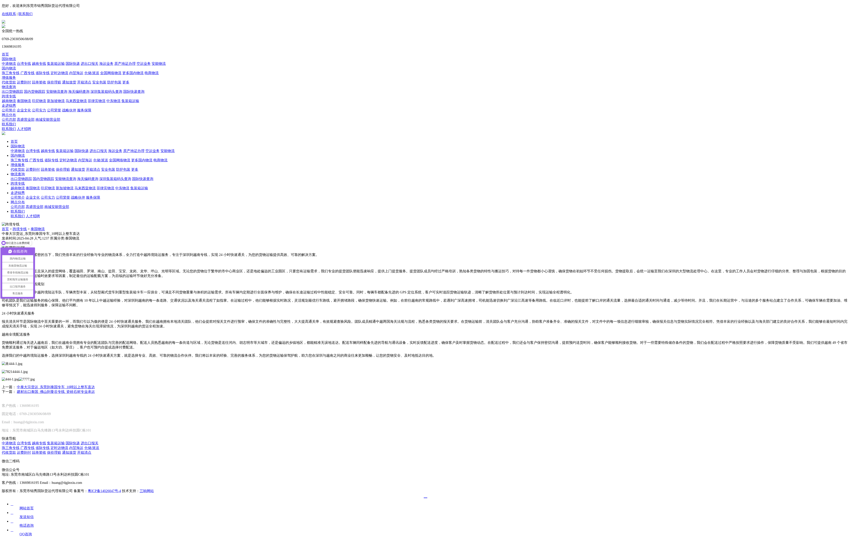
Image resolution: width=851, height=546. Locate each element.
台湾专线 (24, 63)
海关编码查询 (79, 91)
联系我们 (25, 14)
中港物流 (9, 63)
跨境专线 (9, 96)
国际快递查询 (133, 91)
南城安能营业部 (47, 119)
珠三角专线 (11, 73)
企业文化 (24, 110)
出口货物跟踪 (12, 91)
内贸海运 (76, 73)
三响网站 (147, 491)
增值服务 (9, 77)
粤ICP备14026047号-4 (104, 491)
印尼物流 (39, 101)
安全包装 (99, 82)
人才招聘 (24, 129)
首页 (5, 54)
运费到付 (24, 82)
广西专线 (27, 73)
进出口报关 (89, 63)
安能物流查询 (56, 91)
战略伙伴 (69, 110)
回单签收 (39, 82)
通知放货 (69, 82)
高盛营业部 (26, 119)
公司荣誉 (54, 110)
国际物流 (9, 59)
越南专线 (39, 63)
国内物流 (9, 68)
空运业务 (144, 63)
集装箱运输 (56, 63)
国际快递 (73, 63)
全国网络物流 (110, 73)
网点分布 (9, 115)
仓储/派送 (91, 73)
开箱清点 (84, 82)
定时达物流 (59, 73)
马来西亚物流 (76, 101)
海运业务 (106, 63)
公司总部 (9, 119)
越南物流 (9, 101)
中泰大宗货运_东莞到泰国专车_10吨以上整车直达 (56, 387)
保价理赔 (54, 82)
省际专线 (42, 73)
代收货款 (9, 82)
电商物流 (151, 73)
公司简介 (9, 110)
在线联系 (9, 14)
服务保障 (84, 110)
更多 (125, 82)
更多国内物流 (133, 73)
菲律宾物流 (96, 101)
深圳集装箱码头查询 (106, 91)
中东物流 (113, 101)
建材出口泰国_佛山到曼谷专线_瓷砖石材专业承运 (56, 392)
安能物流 (159, 63)
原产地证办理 (125, 63)
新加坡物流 (56, 101)
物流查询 (9, 87)
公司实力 (39, 110)
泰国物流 (24, 101)
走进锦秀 (9, 105)
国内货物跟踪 (34, 91)
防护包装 (114, 82)
